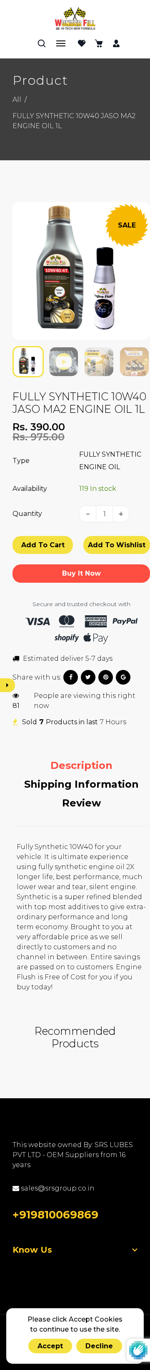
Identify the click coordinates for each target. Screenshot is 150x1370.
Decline (99, 1346)
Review (81, 803)
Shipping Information (81, 784)
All (16, 100)
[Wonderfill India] (75, 18)
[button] (25, 360)
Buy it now (81, 573)
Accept (50, 1346)
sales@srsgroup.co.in (57, 1188)
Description (81, 765)
